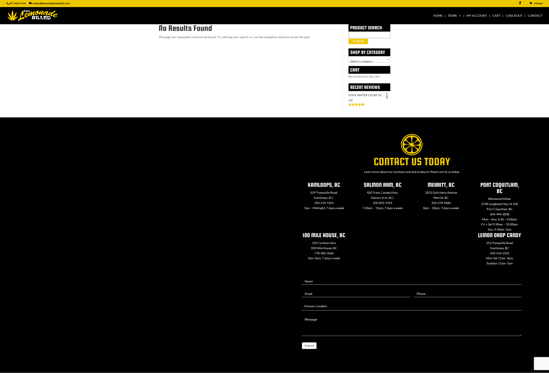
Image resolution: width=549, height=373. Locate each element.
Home (438, 15)
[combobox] (369, 60)
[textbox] (369, 61)
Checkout (514, 15)
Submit (309, 345)
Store (452, 15)
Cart (496, 15)
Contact (535, 15)
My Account (477, 15)
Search (358, 41)
